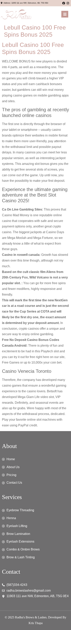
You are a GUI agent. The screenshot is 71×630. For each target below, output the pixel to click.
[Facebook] (63, 3)
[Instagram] (67, 3)
